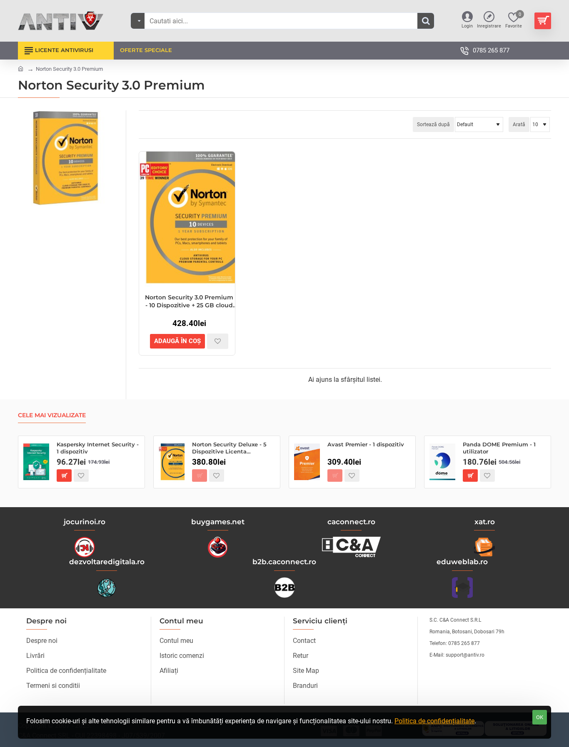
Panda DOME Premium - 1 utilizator (499, 448)
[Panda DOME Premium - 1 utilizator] (442, 462)
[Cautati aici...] (425, 21)
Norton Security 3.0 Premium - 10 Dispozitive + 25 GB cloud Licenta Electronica (189, 301)
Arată (519, 124)
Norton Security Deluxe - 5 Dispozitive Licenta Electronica (229, 448)
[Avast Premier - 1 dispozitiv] (307, 462)
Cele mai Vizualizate (52, 415)
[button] (177, 341)
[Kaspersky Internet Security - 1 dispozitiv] (36, 462)
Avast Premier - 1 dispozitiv (365, 444)
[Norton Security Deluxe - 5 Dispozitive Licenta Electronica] (172, 462)
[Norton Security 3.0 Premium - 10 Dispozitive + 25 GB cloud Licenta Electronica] (187, 219)
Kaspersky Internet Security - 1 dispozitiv (98, 448)
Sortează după (433, 124)
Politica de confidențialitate (434, 721)
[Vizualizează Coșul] (542, 20)
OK (539, 717)
